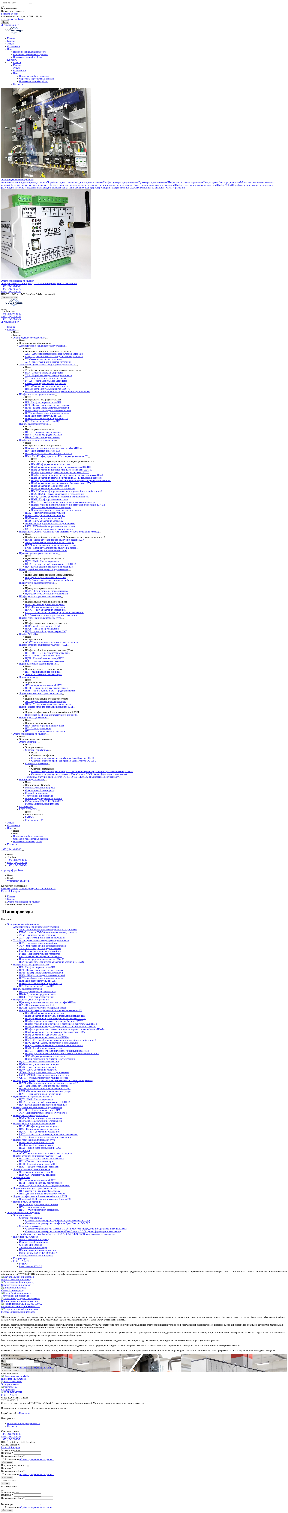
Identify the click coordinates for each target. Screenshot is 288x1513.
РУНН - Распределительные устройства (45, 383)
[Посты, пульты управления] (48, 718)
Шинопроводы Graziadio (32, 283)
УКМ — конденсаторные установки (43, 359)
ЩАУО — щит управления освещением (45, 610)
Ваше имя (7, 1453)
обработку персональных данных (37, 1367)
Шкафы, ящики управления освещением (153, 185)
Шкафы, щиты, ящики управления (185, 182)
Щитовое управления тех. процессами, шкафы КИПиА (53, 448)
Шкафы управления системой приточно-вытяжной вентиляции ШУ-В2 (68, 504)
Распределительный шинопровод (42, 804)
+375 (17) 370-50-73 (11, 316)
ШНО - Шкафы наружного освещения (44, 604)
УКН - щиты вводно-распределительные (46, 378)
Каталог (11, 41)
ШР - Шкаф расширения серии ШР (43, 402)
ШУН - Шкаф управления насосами (49, 499)
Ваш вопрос (7, 1504)
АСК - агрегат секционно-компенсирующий (48, 362)
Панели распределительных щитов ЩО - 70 (47, 389)
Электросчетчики (10, 283)
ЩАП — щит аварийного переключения (46, 550)
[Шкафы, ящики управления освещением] (62, 597)
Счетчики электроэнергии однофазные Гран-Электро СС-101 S (63, 758)
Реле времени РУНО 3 (36, 820)
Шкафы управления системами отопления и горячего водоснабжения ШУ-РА (71, 480)
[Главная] (14, 305)
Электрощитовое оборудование (17, 179)
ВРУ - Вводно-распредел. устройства (44, 372)
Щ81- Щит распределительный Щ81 (44, 416)
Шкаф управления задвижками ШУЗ (50, 486)
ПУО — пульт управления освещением (45, 731)
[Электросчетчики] (39, 742)
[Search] (5, 309)
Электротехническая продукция (17, 280)
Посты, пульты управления (171, 187)
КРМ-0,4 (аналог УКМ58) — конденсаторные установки (54, 356)
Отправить (7, 1462)
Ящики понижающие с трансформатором (82, 187)
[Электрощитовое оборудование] (46, 338)
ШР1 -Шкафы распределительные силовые (47, 405)
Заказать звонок (9, 297)
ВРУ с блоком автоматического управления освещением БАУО (57, 391)
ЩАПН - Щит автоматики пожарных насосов (48, 453)
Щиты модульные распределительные (29, 185)
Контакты (12, 60)
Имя (3, 1361)
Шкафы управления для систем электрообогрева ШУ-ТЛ (60, 472)
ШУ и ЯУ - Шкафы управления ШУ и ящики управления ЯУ (56, 456)
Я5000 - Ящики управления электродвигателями (50, 523)
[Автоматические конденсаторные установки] (66, 346)
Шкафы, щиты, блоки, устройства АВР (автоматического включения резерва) (59, 531)
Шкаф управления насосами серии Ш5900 (53, 488)
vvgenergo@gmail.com (12, 19)
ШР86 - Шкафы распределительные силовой (48, 410)
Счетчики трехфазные (36, 763)
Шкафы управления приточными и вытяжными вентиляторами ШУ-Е (67, 475)
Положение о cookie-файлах (27, 57)
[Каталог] (17, 330)
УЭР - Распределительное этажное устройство (49, 580)
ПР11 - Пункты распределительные (43, 432)
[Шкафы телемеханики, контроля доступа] (62, 618)
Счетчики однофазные (36, 750)
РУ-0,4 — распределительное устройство (46, 380)
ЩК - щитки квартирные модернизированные (49, 566)
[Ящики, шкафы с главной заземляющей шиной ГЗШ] (74, 707)
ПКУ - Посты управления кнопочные (44, 725)
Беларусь (5, 13)
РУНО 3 (29, 817)
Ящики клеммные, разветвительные (25, 187)
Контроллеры (52, 283)
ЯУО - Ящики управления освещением (51, 507)
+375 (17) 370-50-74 (11, 319)
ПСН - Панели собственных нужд (42, 655)
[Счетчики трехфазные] (49, 764)
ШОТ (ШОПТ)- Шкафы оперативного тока (47, 653)
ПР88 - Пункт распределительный (42, 437)
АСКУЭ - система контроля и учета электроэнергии (51, 642)
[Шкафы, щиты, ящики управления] (56, 440)
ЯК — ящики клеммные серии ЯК (42, 671)
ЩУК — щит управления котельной (43, 518)
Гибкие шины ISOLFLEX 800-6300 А (44, 801)
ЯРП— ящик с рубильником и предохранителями (50, 690)
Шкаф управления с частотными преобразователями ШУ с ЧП (63, 483)
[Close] (13, 311)
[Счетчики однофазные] (49, 750)
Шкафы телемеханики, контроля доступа (195, 185)
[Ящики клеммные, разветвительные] (57, 664)
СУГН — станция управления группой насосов (49, 529)
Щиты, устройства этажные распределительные (73, 185)
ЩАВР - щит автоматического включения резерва (50, 545)
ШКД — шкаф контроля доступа (42, 628)
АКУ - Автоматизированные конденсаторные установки (54, 354)
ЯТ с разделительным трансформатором (45, 701)
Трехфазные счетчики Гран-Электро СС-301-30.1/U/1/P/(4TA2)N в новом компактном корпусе (73, 777)
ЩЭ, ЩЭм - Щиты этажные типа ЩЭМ (45, 577)
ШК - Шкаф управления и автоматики (50, 464)
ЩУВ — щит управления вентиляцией (45, 515)
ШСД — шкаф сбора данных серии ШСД (46, 631)
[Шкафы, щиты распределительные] (56, 395)
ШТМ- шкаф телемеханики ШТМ (42, 626)
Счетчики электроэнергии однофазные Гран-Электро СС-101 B (63, 760)
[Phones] (2, 309)
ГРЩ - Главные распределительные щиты (46, 386)
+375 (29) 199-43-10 (11, 313)
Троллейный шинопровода (39, 795)
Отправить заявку (10, 1370)
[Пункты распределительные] (49, 424)
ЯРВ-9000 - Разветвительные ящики (43, 674)
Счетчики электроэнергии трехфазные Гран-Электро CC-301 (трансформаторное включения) (79, 774)
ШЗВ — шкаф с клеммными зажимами (45, 661)
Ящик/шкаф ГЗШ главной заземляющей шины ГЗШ (51, 715)
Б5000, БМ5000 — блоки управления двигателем (50, 526)
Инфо (10, 49)
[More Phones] (23, 850)
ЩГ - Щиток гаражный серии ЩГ (42, 421)
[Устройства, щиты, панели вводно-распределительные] (76, 365)
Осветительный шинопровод (40, 790)
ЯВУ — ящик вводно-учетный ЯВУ (43, 685)
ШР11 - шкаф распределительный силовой (47, 407)
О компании (13, 46)
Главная (11, 38)
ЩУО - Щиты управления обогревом (44, 521)
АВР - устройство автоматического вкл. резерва (49, 542)
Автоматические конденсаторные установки (24, 182)
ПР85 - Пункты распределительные (43, 434)
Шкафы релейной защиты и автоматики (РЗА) (43, 645)
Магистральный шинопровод (40, 787)
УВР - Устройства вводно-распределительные (48, 375)
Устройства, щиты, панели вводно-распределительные (75, 182)
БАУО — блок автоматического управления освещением (54, 612)
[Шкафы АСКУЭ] (37, 634)
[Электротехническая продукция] (47, 734)
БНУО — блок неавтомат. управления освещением (51, 615)
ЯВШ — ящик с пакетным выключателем (46, 688)
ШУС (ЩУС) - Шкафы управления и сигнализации (57, 494)
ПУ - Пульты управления (38, 728)
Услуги (10, 43)
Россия (14, 13)
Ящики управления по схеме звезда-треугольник (56, 510)
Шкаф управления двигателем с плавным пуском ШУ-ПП (61, 467)
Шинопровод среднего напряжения (43, 798)
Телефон (6, 1364)
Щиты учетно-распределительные (115, 185)
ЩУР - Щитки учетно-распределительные (46, 591)
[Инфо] (15, 828)
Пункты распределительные (152, 182)
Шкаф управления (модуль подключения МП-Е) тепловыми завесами (66, 477)
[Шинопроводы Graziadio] (45, 780)
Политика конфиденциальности (29, 51)
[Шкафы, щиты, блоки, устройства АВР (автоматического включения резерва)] (100, 532)
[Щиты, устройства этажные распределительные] (69, 570)
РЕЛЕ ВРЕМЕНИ (68, 283)
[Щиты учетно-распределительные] (55, 583)
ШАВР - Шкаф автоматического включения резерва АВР (54, 539)
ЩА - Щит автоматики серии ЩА (42, 451)
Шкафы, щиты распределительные (120, 182)
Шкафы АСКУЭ (224, 185)
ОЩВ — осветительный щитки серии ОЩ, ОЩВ (50, 564)
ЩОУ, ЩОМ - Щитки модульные (42, 561)
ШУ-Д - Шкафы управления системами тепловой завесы (60, 496)
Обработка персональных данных (30, 54)
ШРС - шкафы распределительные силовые (47, 413)
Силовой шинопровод (36, 793)
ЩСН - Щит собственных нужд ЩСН (44, 658)
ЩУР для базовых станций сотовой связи (46, 593)
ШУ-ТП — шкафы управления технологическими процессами (63, 502)
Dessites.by (24, 1413)
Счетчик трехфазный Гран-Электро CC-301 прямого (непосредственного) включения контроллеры (82, 771)
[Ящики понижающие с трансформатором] (63, 694)
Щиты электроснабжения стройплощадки (46, 418)
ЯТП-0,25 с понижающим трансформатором (48, 704)
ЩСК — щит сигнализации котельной (45, 513)
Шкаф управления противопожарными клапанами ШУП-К (61, 469)
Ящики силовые (52, 187)
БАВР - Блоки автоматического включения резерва (51, 548)
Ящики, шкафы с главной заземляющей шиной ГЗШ (130, 187)
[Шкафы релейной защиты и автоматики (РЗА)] (68, 645)
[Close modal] (19, 1450)
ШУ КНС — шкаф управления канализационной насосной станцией (66, 491)
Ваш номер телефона (12, 1456)
